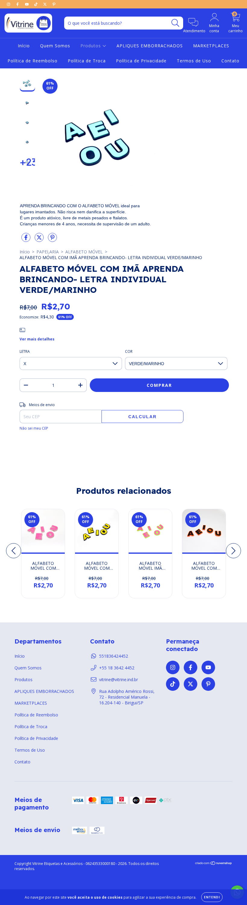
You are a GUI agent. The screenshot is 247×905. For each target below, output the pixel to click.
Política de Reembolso (33, 61)
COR (129, 351)
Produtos (91, 46)
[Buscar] (175, 23)
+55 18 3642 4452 (116, 668)
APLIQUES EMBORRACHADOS (150, 46)
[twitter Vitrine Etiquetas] (45, 4)
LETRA (25, 351)
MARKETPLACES (211, 46)
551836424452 (113, 656)
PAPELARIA (47, 252)
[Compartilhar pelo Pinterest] (52, 240)
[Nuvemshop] (214, 863)
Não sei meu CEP (34, 428)
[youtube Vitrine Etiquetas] (27, 4)
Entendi (212, 897)
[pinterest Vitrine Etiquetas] (54, 4)
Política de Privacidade (141, 61)
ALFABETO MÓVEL (84, 252)
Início (24, 46)
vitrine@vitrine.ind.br (118, 679)
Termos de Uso (194, 61)
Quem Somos (55, 46)
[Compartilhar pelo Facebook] (26, 240)
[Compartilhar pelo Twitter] (40, 240)
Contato (230, 61)
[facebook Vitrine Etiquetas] (18, 4)
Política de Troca (87, 61)
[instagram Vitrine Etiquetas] (9, 4)
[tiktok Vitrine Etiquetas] (36, 4)
